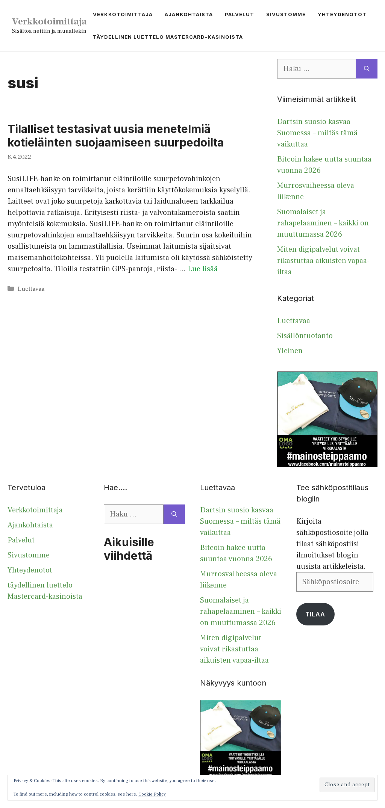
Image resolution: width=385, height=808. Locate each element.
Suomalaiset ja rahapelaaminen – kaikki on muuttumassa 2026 (323, 223)
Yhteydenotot (342, 14)
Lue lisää (203, 269)
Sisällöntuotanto (305, 336)
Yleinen (290, 351)
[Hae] (366, 69)
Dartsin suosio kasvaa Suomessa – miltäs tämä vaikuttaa (317, 133)
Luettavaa (31, 289)
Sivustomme (286, 14)
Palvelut (239, 14)
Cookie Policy (152, 794)
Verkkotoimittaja (49, 21)
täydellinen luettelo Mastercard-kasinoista (168, 37)
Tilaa (315, 614)
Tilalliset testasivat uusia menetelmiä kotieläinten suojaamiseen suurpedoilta (116, 135)
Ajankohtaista (189, 14)
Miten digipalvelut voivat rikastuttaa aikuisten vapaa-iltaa (323, 261)
